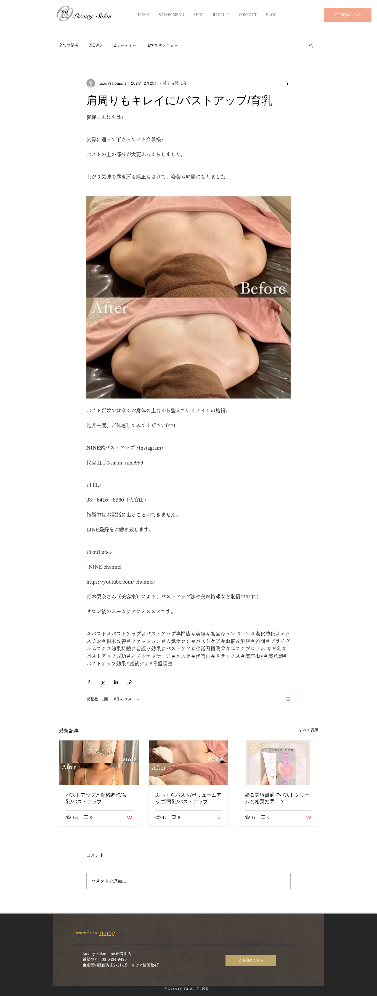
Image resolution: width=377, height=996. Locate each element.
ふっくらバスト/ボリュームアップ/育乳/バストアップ (188, 798)
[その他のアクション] (287, 83)
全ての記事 (68, 45)
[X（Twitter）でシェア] (102, 682)
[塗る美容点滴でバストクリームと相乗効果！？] (278, 762)
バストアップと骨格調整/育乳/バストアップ (96, 798)
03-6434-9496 (114, 959)
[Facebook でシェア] (89, 682)
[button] (311, 45)
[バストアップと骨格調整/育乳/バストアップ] (99, 762)
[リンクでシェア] (129, 682)
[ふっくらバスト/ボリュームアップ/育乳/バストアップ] (189, 762)
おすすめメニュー (162, 45)
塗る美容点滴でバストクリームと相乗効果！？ (277, 798)
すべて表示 (308, 730)
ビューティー (124, 45)
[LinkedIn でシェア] (116, 682)
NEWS (95, 45)
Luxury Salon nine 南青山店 (107, 953)
